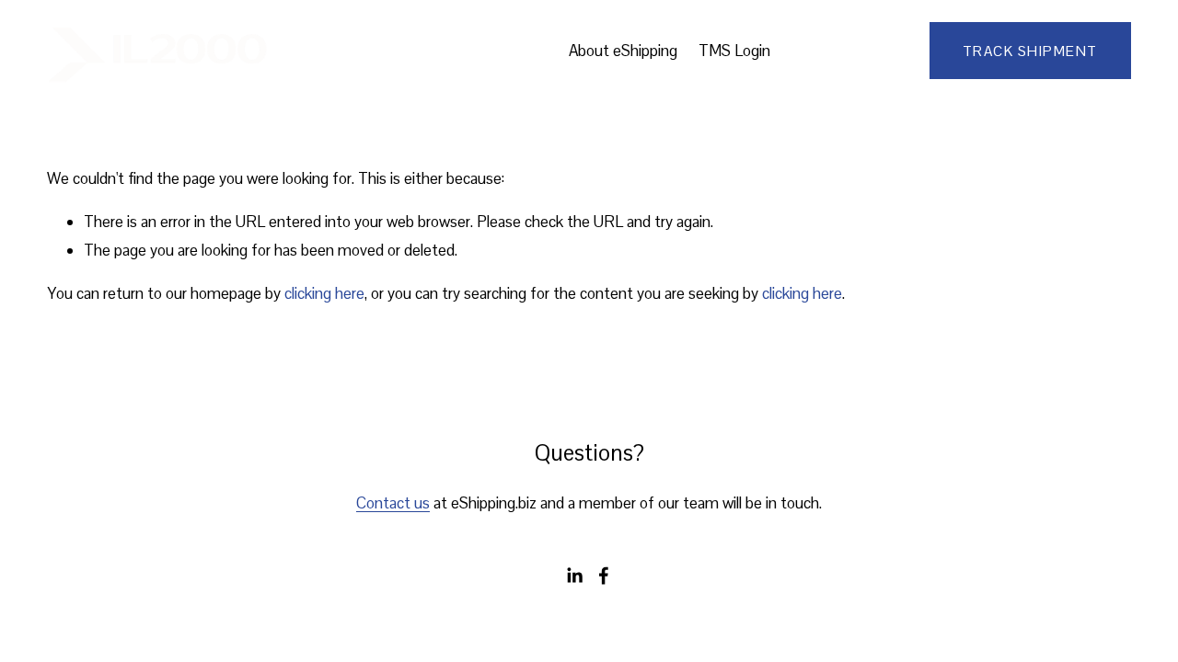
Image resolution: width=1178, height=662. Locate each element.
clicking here (324, 293)
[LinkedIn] (574, 575)
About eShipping (623, 50)
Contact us (393, 503)
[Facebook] (604, 575)
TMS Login (734, 50)
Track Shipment (1030, 51)
